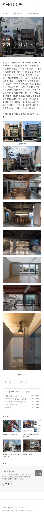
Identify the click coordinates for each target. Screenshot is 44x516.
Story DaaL (10, 391)
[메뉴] (39, 4)
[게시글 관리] (12, 382)
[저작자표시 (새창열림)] (26, 382)
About (5, 13)
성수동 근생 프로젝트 (12, 396)
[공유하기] (9, 382)
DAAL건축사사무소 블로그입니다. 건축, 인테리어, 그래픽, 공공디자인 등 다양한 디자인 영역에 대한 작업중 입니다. (17, 476)
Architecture (33, 13)
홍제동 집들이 (10, 404)
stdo (7, 407)
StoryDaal (18, 13)
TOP (39, 508)
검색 (34, 4)
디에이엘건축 (12, 4)
